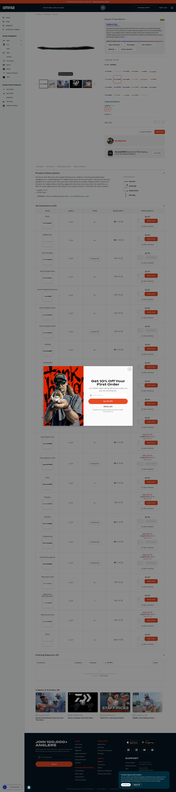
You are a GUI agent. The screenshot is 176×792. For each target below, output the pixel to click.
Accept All (126, 784)
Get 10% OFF (108, 401)
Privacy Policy (150, 781)
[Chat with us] (28, 787)
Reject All (137, 784)
